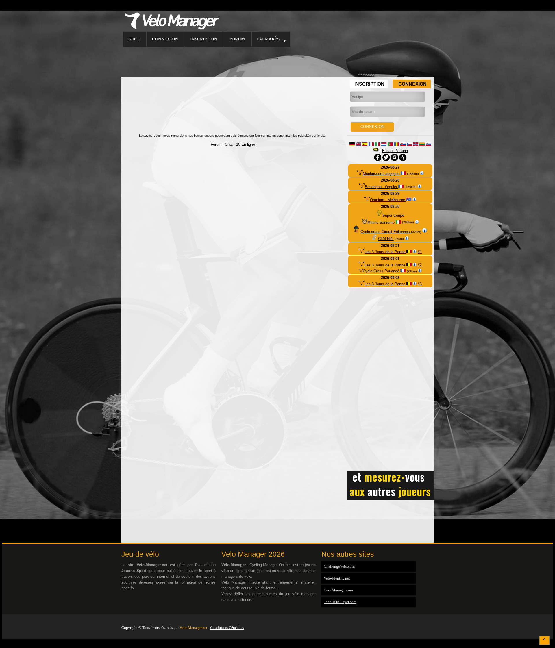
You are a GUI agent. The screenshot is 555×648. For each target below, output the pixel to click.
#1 (420, 252)
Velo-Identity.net (337, 578)
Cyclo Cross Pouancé (381, 271)
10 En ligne (245, 144)
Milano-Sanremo (381, 222)
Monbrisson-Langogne (382, 173)
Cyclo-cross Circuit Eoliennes (385, 231)
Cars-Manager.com (338, 590)
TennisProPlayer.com (340, 602)
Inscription (203, 38)
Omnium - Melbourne (388, 200)
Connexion (165, 38)
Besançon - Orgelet (381, 187)
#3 (420, 284)
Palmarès (268, 38)
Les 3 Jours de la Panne (385, 252)
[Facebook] (432, 620)
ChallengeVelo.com (339, 566)
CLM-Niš (386, 239)
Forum (237, 38)
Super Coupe (393, 215)
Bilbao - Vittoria (395, 151)
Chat (229, 144)
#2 (420, 265)
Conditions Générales (227, 627)
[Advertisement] (277, 61)
